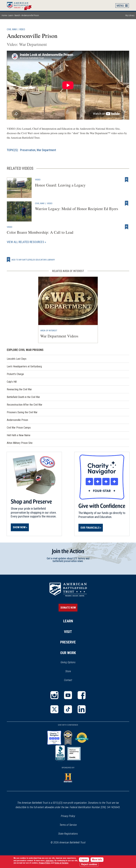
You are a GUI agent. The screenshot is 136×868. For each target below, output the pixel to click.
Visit (68, 632)
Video (22, 29)
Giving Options (68, 662)
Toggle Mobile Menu (122, 5)
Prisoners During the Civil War (22, 412)
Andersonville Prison (17, 420)
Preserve (68, 642)
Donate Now (68, 607)
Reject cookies (89, 864)
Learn (10, 15)
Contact (68, 680)
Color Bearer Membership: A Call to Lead (40, 232)
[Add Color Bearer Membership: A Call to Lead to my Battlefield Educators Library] (126, 226)
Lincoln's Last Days (16, 358)
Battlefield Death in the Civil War (23, 397)
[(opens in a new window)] (54, 695)
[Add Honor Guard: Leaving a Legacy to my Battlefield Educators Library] (126, 179)
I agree (84, 859)
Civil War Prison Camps (19, 427)
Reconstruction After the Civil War (24, 404)
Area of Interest (48, 330)
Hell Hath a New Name (18, 435)
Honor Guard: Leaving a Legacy (60, 185)
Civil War (12, 29)
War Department (46, 150)
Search (17, 15)
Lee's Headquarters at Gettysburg (24, 366)
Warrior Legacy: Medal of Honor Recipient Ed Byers (76, 208)
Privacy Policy (68, 816)
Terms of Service (68, 824)
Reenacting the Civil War (19, 389)
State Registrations (68, 833)
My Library (129, 15)
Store (72, 672)
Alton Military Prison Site (20, 442)
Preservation (27, 150)
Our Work (68, 653)
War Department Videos (59, 336)
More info (97, 859)
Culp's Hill (12, 381)
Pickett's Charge (15, 374)
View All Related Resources (25, 242)
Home (21, 5)
